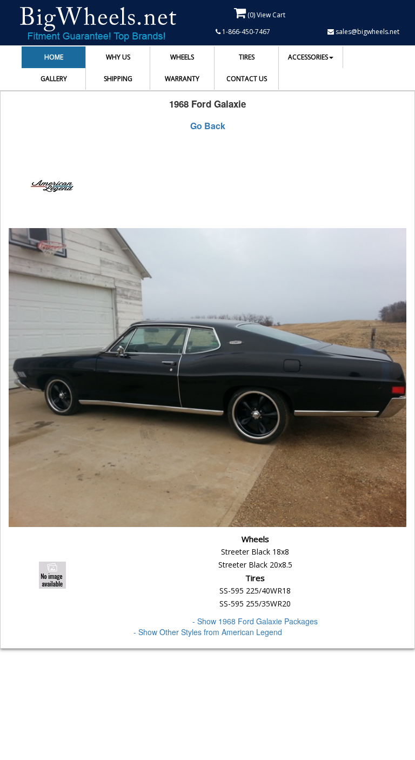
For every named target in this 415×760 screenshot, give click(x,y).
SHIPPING (118, 78)
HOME (53, 57)
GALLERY (54, 78)
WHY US (118, 57)
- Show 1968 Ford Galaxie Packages (255, 621)
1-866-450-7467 (245, 31)
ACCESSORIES (308, 57)
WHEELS (182, 57)
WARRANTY (182, 78)
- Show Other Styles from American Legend (207, 631)
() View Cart (265, 14)
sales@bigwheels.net (366, 31)
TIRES (247, 57)
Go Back (207, 126)
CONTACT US (246, 78)
